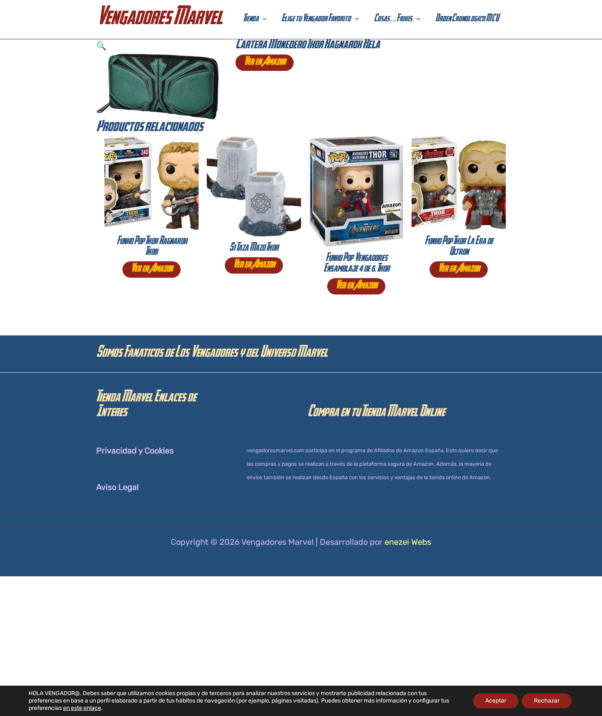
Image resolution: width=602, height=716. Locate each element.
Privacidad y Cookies (135, 450)
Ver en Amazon (264, 63)
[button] (262, 19)
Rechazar (546, 700)
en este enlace (82, 708)
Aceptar (495, 700)
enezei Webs (408, 542)
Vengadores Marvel (159, 19)
